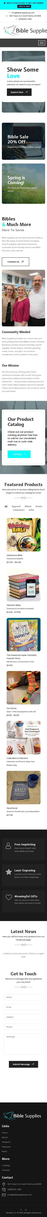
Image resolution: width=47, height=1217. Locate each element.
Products (6, 1142)
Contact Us (13, 261)
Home (5, 1132)
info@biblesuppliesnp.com (23, 12)
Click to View (24, 6)
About (5, 1137)
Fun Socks (21, 710)
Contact (6, 1170)
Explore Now (17, 92)
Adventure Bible (15, 557)
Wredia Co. (11, 1212)
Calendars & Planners (21, 760)
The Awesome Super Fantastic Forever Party (22, 658)
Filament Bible (20, 607)
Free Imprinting (24, 844)
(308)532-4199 (25, 19)
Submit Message (21, 1064)
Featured (6, 1146)
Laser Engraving (24, 870)
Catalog (17, 454)
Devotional (23, 810)
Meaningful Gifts (25, 896)
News (4, 1151)
